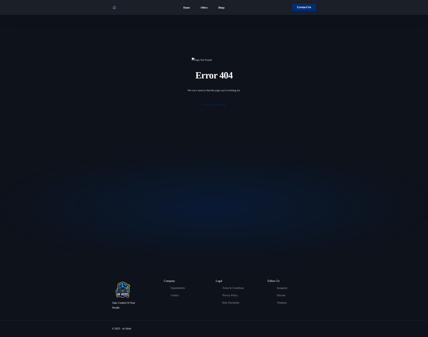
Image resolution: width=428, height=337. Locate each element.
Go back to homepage (214, 104)
